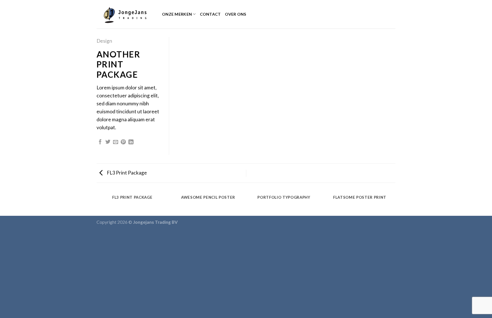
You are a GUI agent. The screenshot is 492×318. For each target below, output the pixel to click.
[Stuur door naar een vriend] (115, 142)
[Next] (394, 203)
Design (104, 41)
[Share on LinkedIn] (131, 142)
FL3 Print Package (126, 173)
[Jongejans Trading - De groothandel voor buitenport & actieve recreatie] (125, 14)
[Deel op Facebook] (100, 142)
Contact (210, 14)
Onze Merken (177, 14)
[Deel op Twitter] (107, 142)
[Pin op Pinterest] (123, 142)
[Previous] (97, 203)
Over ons (235, 14)
